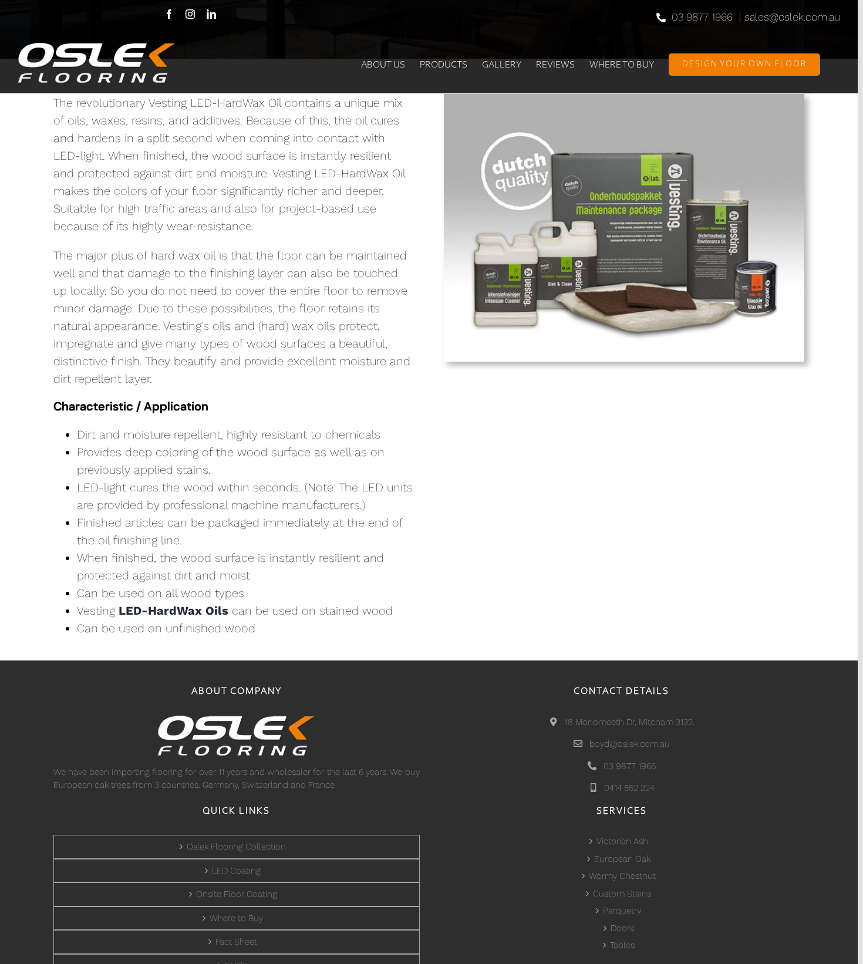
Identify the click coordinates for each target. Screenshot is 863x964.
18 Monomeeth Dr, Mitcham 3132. (628, 722)
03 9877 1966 (702, 17)
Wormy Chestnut (622, 876)
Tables (622, 945)
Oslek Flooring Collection (236, 846)
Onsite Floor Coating (236, 894)
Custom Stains (622, 893)
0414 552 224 (628, 788)
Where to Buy (236, 918)
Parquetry (622, 910)
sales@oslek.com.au (792, 17)
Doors (622, 928)
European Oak (622, 859)
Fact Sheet (236, 941)
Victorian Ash (622, 841)
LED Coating (236, 870)
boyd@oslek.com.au (628, 744)
